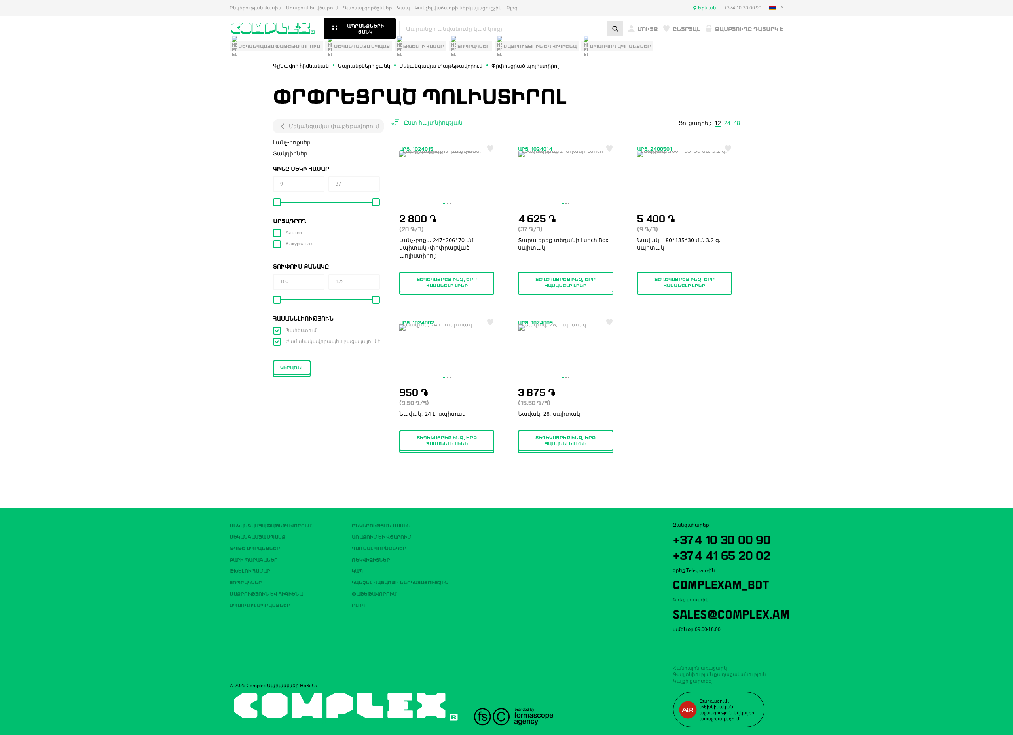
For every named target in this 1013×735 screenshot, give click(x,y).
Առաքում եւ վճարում (312, 8)
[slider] (277, 202)
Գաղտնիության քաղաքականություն (719, 674)
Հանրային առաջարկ (700, 668)
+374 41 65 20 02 (721, 554)
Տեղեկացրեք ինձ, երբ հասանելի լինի (447, 281)
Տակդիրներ (290, 153)
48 (737, 123)
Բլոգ (512, 8)
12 (718, 123)
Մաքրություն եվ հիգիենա (266, 593)
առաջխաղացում (719, 719)
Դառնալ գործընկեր (367, 8)
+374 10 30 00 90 (722, 538)
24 (727, 123)
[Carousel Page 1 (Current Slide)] (444, 203)
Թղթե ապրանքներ (255, 547)
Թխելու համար (250, 570)
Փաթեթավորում (374, 593)
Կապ (403, 8)
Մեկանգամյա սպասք (257, 536)
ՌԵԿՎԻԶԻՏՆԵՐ (371, 559)
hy (780, 8)
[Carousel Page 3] (450, 203)
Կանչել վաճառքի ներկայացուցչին (458, 8)
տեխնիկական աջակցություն (716, 710)
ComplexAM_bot (720, 583)
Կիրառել (292, 367)
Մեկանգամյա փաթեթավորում (334, 126)
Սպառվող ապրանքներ (260, 604)
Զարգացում (713, 701)
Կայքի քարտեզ (692, 681)
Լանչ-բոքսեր (292, 142)
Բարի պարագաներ (254, 559)
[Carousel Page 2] (447, 203)
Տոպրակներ (246, 581)
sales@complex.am (731, 613)
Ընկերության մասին (255, 8)
